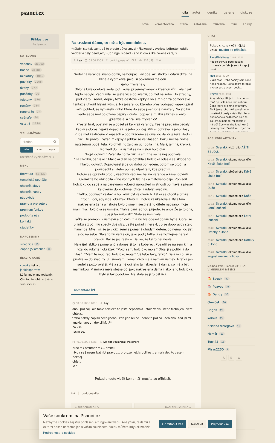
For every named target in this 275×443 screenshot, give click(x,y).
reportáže (30, 111)
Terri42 (213, 341)
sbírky (247, 24)
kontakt (25, 221)
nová (145, 24)
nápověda (27, 197)
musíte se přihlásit (232, 49)
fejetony (30, 99)
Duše (211, 188)
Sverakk (222, 147)
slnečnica (26, 244)
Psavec (218, 286)
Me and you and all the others (121, 342)
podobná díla (90, 393)
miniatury (31, 76)
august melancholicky (223, 256)
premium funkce (31, 209)
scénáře (29, 117)
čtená (184, 24)
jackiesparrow (30, 270)
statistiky (27, 227)
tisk (73, 393)
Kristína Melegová (221, 326)
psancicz (32, 12)
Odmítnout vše (172, 424)
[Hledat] (55, 141)
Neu (212, 75)
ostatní (30, 123)
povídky (31, 81)
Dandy (217, 294)
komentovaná (164, 24)
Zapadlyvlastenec (32, 249)
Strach (217, 278)
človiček (214, 302)
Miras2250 (216, 349)
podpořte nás (29, 215)
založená (200, 24)
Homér (212, 333)
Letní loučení (217, 208)
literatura (33, 174)
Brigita (212, 310)
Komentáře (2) (84, 290)
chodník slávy (30, 185)
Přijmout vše (220, 424)
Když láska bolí (219, 163)
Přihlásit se (39, 39)
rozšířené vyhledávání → (37, 157)
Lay (79, 60)
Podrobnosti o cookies (59, 432)
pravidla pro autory (33, 203)
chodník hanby (30, 191)
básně (30, 70)
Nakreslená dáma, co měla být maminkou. (108, 42)
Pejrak (214, 94)
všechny (32, 64)
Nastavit (197, 424)
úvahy (28, 88)
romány (29, 105)
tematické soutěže (33, 179)
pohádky (29, 94)
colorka (25, 265)
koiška (212, 318)
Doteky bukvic (218, 232)
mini (234, 24)
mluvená (219, 24)
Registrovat (40, 44)
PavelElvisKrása (219, 57)
